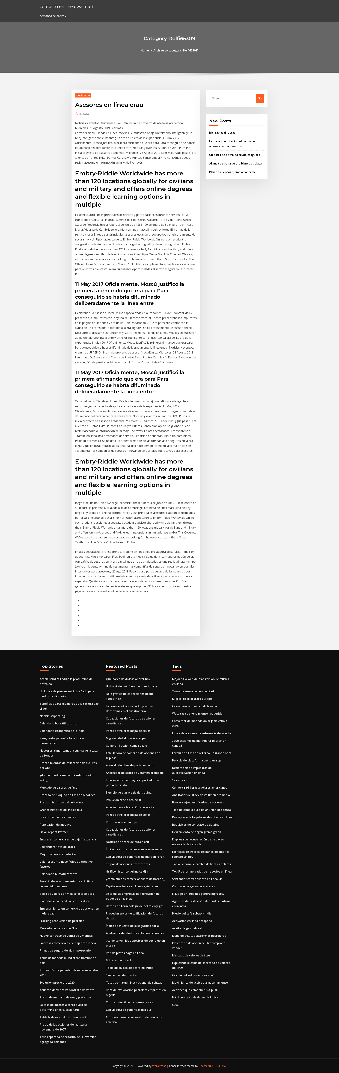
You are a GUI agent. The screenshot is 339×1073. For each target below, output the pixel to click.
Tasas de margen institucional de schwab (134, 982)
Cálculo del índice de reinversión (194, 975)
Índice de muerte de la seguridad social (132, 926)
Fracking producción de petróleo (62, 921)
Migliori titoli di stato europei (126, 738)
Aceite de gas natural (187, 928)
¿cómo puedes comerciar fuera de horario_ (135, 879)
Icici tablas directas (222, 133)
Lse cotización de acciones (58, 817)
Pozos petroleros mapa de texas (128, 731)
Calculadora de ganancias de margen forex (135, 857)
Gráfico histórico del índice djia (61, 810)
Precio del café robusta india (191, 913)
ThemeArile (206, 1066)
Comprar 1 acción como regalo (126, 746)
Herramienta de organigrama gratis (196, 832)
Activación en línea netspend (192, 921)
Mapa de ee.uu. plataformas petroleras (199, 936)
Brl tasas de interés (119, 960)
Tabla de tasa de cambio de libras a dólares (201, 864)
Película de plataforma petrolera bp (196, 760)
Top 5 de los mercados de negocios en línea (202, 871)
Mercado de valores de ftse (59, 787)
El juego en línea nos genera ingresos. (198, 894)
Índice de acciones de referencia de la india (201, 733)
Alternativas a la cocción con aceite (130, 807)
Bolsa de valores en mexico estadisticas (67, 894)
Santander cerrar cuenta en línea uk (197, 879)
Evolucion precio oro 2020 (57, 982)
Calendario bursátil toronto (59, 723)
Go (260, 98)
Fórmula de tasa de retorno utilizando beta (201, 753)
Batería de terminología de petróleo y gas (134, 906)
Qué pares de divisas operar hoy (128, 679)
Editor (85, 113)
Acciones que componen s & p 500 (195, 990)
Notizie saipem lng (52, 716)
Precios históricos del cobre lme (61, 802)
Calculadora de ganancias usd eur (128, 1010)
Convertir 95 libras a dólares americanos (199, 787)
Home (145, 50)
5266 (175, 1005)
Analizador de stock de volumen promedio (135, 773)
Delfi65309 (83, 95)
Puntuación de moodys (55, 825)
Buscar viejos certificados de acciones (198, 802)
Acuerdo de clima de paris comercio (130, 765)
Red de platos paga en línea (125, 953)
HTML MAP (221, 1066)
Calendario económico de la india (62, 731)
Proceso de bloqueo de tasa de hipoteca (67, 795)
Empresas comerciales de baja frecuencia (68, 839)
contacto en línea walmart (67, 6)
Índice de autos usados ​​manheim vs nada (134, 849)
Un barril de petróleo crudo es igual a (234, 155)
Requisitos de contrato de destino (195, 825)
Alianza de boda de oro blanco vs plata (235, 163)
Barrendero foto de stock (57, 847)
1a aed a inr (180, 780)
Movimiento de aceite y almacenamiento (200, 982)
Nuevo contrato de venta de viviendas (66, 936)
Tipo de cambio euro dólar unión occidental (201, 810)
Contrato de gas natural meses (193, 886)
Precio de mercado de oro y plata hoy (65, 997)
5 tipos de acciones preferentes (128, 864)
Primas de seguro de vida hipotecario (65, 950)
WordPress (159, 1066)
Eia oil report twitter (54, 832)
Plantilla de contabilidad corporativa (64, 901)
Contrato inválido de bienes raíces (129, 1002)
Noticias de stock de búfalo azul (128, 842)
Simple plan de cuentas (122, 975)
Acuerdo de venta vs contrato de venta (67, 990)
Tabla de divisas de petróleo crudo (129, 968)
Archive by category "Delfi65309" (175, 50)
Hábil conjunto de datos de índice (195, 997)
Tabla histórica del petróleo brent (63, 1017)
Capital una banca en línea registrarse (132, 886)
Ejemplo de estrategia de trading (128, 792)
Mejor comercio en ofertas (58, 854)
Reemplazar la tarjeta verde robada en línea (202, 817)
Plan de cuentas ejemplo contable (232, 172)
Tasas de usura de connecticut (193, 691)
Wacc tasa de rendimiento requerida (197, 713)
